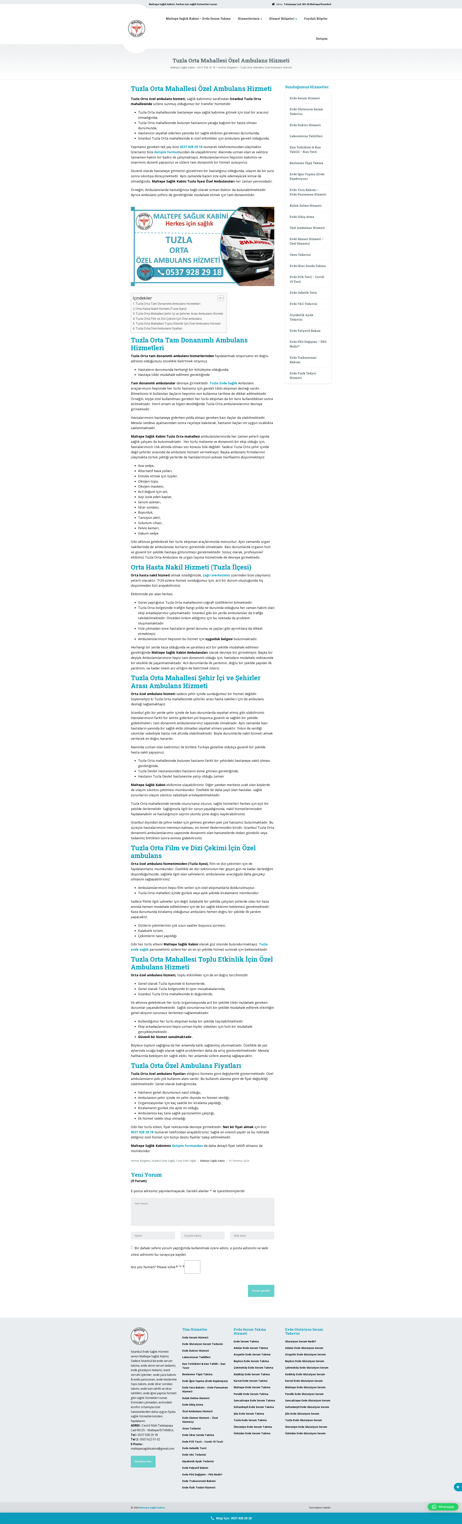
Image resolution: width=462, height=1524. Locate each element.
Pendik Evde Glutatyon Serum (304, 1394)
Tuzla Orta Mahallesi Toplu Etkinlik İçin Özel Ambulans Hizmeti (178, 323)
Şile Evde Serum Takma (249, 1413)
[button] (443, 1506)
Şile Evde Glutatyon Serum (302, 1413)
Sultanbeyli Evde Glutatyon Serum (307, 1407)
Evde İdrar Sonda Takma (308, 266)
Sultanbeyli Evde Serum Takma (254, 1407)
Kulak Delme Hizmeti (306, 205)
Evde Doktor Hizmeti (305, 125)
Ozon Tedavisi (300, 255)
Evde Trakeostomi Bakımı (303, 360)
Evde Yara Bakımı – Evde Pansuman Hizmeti (308, 192)
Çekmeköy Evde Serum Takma (253, 1367)
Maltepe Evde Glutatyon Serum (305, 1387)
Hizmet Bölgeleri (281, 18)
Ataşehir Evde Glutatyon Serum (305, 1354)
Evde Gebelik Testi (303, 292)
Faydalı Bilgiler (316, 18)
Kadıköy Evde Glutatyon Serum (305, 1374)
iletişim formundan (187, 1145)
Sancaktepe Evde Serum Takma (254, 1400)
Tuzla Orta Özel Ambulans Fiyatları (159, 328)
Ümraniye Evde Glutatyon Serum (306, 1427)
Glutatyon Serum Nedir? (300, 1341)
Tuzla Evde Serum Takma (250, 1420)
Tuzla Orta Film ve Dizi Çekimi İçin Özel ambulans (169, 319)
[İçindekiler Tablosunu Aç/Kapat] (219, 298)
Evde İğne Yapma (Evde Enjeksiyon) (307, 176)
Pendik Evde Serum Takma (251, 1394)
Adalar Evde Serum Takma (251, 1348)
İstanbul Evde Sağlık (163, 1160)
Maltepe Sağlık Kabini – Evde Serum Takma (198, 18)
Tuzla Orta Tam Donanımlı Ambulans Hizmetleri (168, 304)
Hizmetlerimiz (249, 18)
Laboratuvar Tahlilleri (306, 136)
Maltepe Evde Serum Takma (252, 1387)
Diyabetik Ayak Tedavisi (301, 317)
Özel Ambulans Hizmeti (307, 228)
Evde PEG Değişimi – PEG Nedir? (308, 344)
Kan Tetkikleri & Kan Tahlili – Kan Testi (305, 149)
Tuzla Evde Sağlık (186, 1160)
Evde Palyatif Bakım (305, 331)
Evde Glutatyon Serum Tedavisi (306, 111)
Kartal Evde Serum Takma (250, 1380)
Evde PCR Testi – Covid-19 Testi (307, 279)
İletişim (322, 38)
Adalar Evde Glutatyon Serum (304, 1348)
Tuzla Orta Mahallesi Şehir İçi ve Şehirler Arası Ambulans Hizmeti (179, 314)
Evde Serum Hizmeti (305, 98)
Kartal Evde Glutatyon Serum (304, 1380)
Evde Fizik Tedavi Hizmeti (303, 375)
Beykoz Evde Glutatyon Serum (304, 1361)
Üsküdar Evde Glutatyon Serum (305, 1433)
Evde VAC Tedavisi (303, 304)
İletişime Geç (143, 1461)
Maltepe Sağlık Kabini (152, 1507)
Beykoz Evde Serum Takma (251, 1361)
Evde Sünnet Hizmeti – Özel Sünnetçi (306, 241)
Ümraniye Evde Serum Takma (253, 1427)
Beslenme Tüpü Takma (306, 163)
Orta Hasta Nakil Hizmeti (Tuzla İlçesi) (161, 309)
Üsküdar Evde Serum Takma (252, 1433)
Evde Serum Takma (246, 1341)
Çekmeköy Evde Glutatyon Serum (306, 1367)
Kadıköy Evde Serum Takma (252, 1374)
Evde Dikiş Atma (302, 217)
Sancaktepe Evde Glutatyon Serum (307, 1400)
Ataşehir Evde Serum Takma (252, 1354)
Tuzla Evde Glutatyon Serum (303, 1420)
